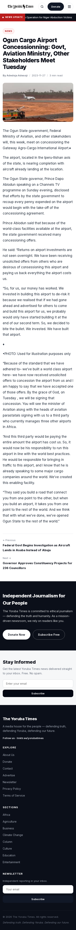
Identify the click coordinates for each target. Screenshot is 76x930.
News (8, 31)
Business (8, 828)
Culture (7, 848)
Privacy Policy (12, 788)
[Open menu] (69, 6)
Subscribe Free (49, 634)
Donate (55, 6)
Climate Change (13, 835)
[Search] (42, 6)
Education (9, 855)
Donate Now (16, 634)
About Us (8, 755)
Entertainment (11, 862)
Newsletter (10, 782)
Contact (8, 768)
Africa (6, 814)
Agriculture (10, 821)
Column (7, 841)
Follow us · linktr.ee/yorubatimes (23, 738)
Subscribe (37, 693)
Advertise (9, 775)
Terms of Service (14, 795)
